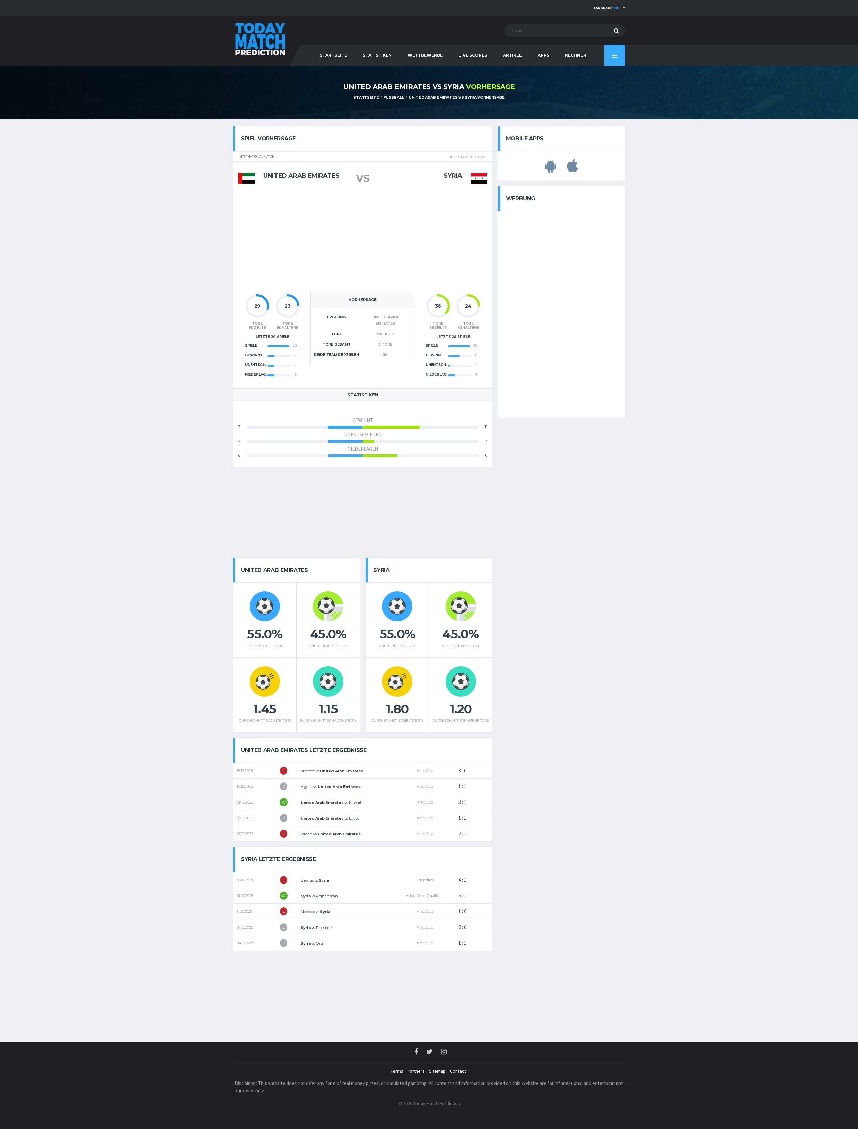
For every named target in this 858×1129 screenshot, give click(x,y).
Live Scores (472, 55)
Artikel (512, 55)
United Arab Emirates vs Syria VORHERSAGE (457, 97)
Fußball (393, 97)
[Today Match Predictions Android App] (550, 169)
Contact (458, 1071)
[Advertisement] (362, 242)
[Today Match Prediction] (260, 38)
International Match (256, 156)
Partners (416, 1071)
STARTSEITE (333, 55)
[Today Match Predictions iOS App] (572, 169)
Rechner (575, 55)
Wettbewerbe (425, 55)
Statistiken (377, 55)
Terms (397, 1071)
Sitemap (437, 1071)
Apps (543, 55)
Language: (606, 8)
